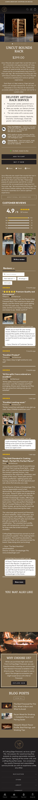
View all (19, 698)
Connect (19, 791)
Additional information (19, 197)
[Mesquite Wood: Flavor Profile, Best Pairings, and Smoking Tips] (7, 726)
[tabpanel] (19, 429)
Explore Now (19, 683)
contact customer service (23, 90)
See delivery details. (15, 131)
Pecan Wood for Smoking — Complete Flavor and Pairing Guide (24, 717)
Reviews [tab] (9, 268)
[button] (19, 218)
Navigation (18, 774)
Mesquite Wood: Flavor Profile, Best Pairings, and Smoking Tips (24, 727)
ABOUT (18, 785)
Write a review (19, 259)
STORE (18, 780)
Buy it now (19, 162)
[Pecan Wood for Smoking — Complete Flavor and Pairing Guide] (7, 716)
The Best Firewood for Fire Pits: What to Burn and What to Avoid (25, 706)
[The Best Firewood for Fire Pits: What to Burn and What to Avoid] (7, 705)
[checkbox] (7, 283)
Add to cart (9, 626)
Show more (19, 582)
